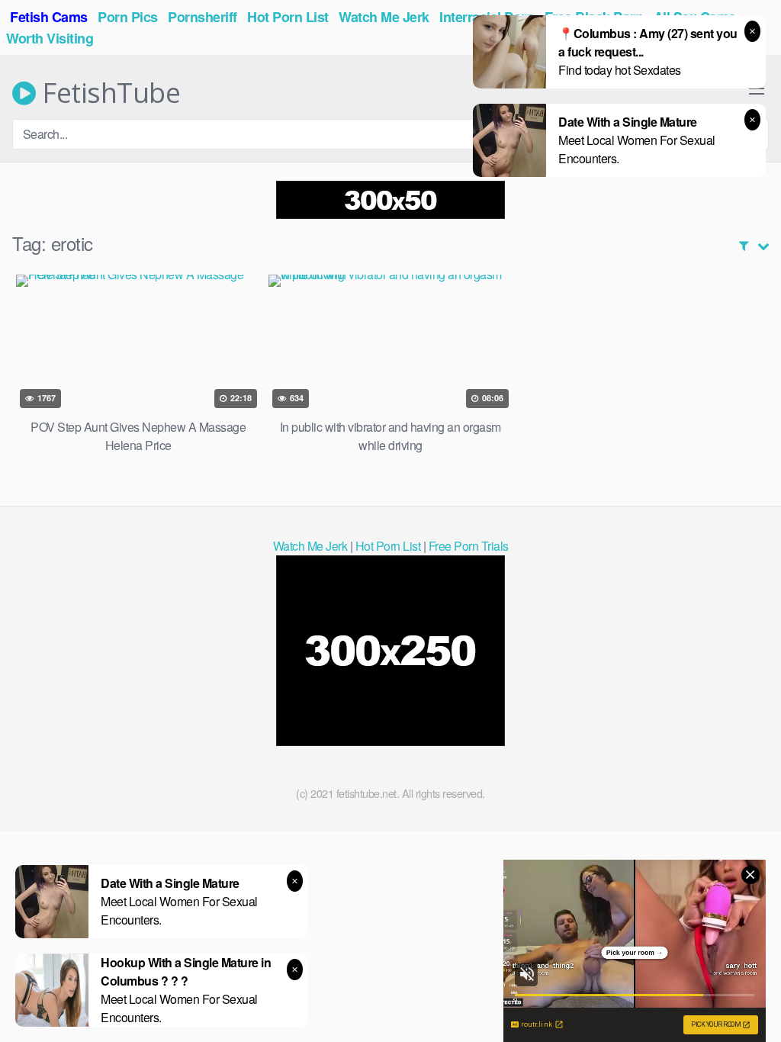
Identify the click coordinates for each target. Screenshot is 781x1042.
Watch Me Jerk (310, 546)
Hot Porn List (388, 546)
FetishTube (108, 93)
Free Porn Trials (469, 546)
